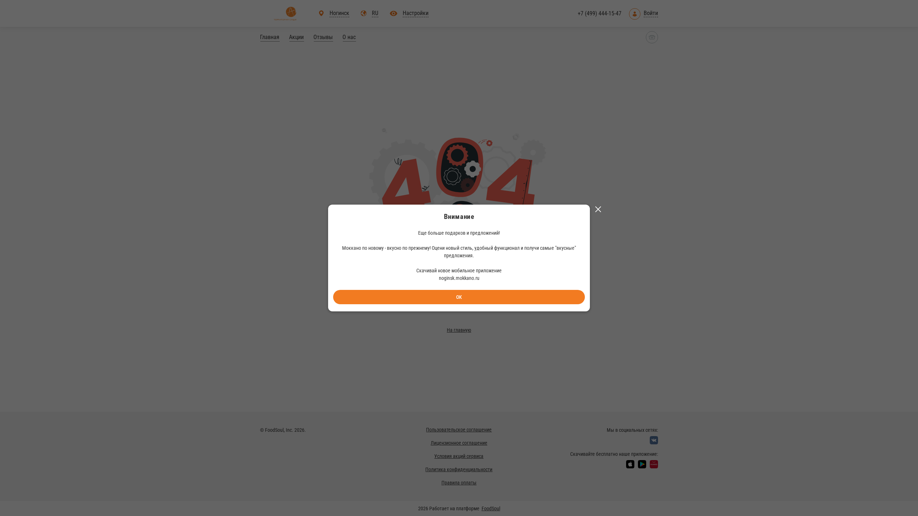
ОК (459, 297)
